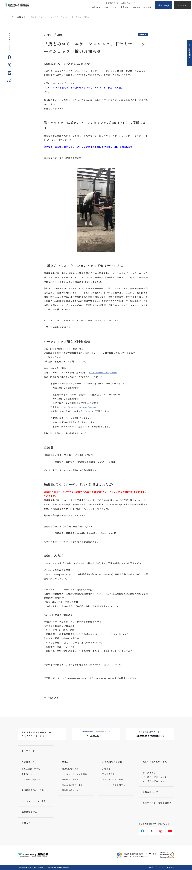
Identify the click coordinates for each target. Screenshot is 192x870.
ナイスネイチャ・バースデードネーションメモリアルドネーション (155, 777)
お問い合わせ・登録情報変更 (157, 802)
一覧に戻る (53, 697)
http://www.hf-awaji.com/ (103, 372)
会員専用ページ (112, 3)
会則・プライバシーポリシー (161, 867)
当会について (110, 7)
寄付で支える (108, 774)
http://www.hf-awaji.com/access (78, 407)
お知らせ (96, 7)
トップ (10, 17)
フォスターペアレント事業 (74, 774)
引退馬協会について (31, 768)
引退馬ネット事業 (70, 779)
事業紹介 (125, 7)
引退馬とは (27, 774)
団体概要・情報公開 (31, 779)
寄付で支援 (164, 5)
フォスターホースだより (34, 801)
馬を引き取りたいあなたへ (156, 761)
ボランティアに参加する (113, 785)
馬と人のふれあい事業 (72, 785)
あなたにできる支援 (142, 7)
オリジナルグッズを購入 (113, 779)
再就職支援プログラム (72, 790)
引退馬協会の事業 (70, 768)
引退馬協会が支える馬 (33, 790)
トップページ (28, 750)
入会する (182, 5)
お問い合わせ (126, 3)
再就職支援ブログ (30, 812)
